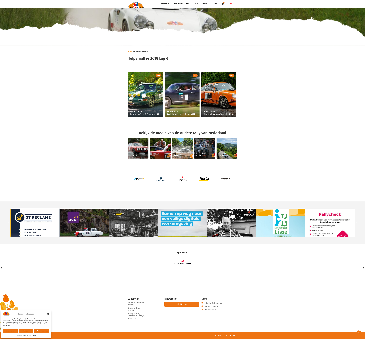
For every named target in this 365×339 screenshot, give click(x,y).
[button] (48, 314)
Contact (34, 335)
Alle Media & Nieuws (181, 4)
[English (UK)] (233, 4)
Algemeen (133, 298)
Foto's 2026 (136, 111)
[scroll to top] (358, 332)
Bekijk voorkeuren (42, 331)
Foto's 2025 (173, 111)
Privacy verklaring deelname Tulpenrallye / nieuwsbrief (136, 315)
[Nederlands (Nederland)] (231, 4)
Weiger (25, 331)
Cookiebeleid (19, 335)
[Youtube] (234, 335)
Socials (195, 4)
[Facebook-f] (230, 335)
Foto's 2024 (209, 111)
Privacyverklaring (27, 335)
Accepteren (10, 331)
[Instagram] (226, 335)
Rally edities (164, 4)
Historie (204, 4)
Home (130, 51)
